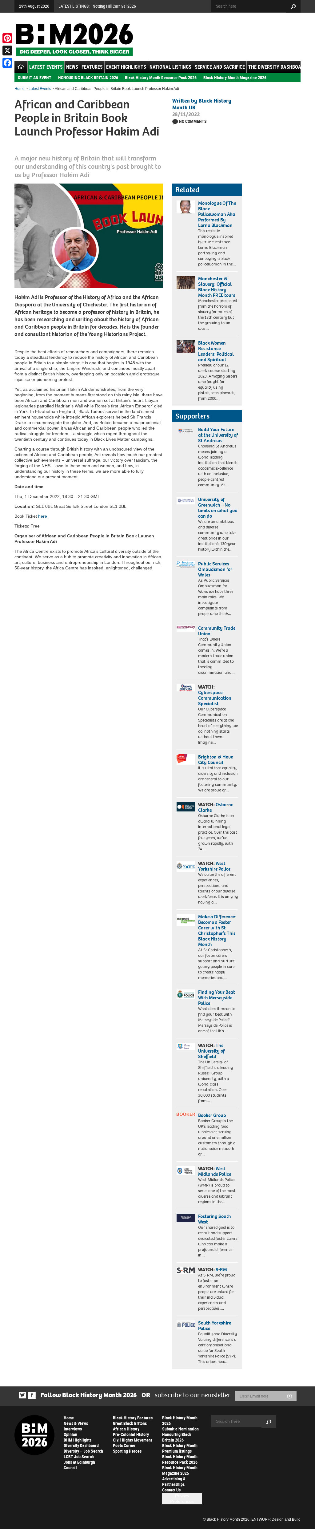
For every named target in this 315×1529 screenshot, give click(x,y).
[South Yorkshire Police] (186, 1324)
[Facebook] (7, 63)
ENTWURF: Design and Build (276, 1519)
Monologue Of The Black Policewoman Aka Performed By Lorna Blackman (217, 214)
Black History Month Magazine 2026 (234, 77)
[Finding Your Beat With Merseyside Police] (186, 994)
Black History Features (133, 1418)
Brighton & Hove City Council (215, 760)
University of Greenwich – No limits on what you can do (217, 507)
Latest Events (46, 66)
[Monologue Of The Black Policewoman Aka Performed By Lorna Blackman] (186, 206)
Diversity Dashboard (81, 1445)
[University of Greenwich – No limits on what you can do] (186, 501)
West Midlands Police (214, 1171)
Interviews (73, 1429)
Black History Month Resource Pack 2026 (161, 77)
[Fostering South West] (186, 1218)
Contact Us (171, 1490)
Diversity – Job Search (83, 1451)
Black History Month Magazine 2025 (179, 1470)
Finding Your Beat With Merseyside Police (216, 997)
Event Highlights (126, 66)
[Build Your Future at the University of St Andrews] (186, 431)
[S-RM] (186, 1270)
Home (19, 89)
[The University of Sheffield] (186, 1046)
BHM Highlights (77, 1440)
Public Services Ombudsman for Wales (215, 569)
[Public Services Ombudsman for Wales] (186, 564)
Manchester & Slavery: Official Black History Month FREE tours (216, 286)
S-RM (221, 1269)
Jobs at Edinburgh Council (79, 1464)
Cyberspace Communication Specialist (214, 698)
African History (126, 1429)
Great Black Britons (130, 1423)
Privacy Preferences (182, 1498)
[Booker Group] (186, 1114)
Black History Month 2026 (179, 1420)
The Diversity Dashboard (277, 66)
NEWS (72, 66)
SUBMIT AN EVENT (34, 77)
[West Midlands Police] (186, 1170)
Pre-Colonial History (131, 1434)
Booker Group (212, 1115)
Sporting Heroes (127, 1451)
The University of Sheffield (211, 1051)
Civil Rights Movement (132, 1440)
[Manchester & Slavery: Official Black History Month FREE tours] (186, 282)
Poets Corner (124, 1445)
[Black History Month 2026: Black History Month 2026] (74, 39)
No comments (193, 121)
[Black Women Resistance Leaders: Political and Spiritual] (186, 346)
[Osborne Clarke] (186, 806)
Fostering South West (214, 1219)
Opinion (70, 1434)
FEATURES (92, 66)
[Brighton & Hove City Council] (186, 759)
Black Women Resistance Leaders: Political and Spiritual (216, 351)
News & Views (76, 1423)
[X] (7, 50)
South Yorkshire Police (214, 1326)
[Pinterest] (7, 38)
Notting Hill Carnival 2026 (114, 6)
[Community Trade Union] (186, 628)
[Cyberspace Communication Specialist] (186, 687)
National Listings (170, 66)
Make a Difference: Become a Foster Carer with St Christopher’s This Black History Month (217, 930)
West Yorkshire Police (214, 866)
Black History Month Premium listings (179, 1448)
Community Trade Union (216, 631)
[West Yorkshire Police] (186, 866)
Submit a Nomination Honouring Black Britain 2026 (180, 1434)
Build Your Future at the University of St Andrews (218, 435)
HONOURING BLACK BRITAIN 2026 (88, 77)
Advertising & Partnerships (173, 1481)
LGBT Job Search (79, 1456)
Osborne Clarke (215, 807)
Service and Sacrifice (220, 66)
